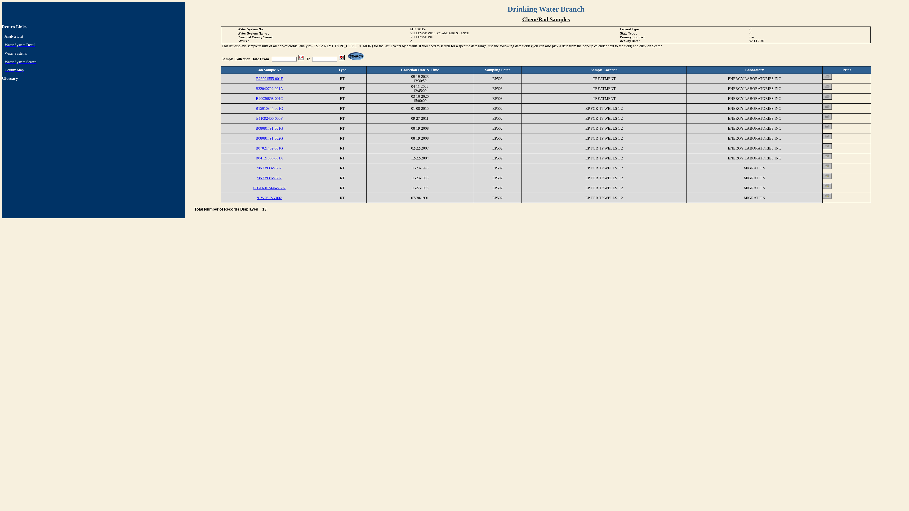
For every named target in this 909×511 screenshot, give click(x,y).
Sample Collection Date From (246, 59)
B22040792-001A (269, 89)
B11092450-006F (269, 118)
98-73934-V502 (269, 178)
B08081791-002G (269, 138)
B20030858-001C (269, 99)
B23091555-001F (269, 79)
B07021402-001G (269, 148)
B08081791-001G (269, 128)
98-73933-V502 (269, 168)
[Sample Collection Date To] (342, 59)
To (308, 59)
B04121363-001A (269, 158)
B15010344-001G (269, 108)
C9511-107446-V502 (269, 188)
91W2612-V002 (269, 198)
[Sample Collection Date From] (301, 59)
